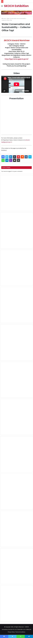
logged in (10, 171)
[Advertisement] (16, 193)
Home (4, 18)
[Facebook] (3, 156)
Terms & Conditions (20, 632)
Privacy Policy (11, 632)
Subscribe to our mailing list (24, 629)
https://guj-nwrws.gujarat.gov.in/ (16, 59)
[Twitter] (6, 156)
